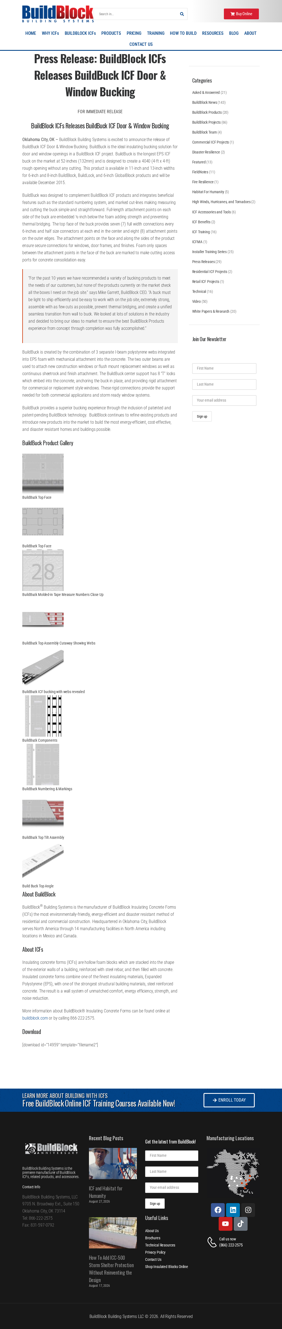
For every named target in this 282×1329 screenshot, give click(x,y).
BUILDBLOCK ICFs (80, 33)
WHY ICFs (50, 33)
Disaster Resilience (206, 152)
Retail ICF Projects (205, 281)
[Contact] (213, 1242)
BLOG (233, 33)
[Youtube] (225, 1224)
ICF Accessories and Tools (211, 212)
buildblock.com (35, 1018)
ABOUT (250, 33)
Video (196, 301)
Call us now (227, 1239)
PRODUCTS (111, 33)
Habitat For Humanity (208, 192)
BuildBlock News (204, 102)
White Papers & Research (211, 311)
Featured (199, 162)
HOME (30, 33)
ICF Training (201, 232)
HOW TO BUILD (183, 33)
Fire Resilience (203, 182)
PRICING (134, 33)
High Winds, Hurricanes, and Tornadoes (221, 202)
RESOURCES (212, 33)
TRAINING (155, 33)
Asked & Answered (206, 92)
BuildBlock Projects (206, 122)
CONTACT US (141, 44)
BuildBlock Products (207, 112)
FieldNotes (200, 172)
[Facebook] (218, 1210)
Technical (199, 291)
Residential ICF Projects (209, 271)
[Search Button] (181, 14)
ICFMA (197, 242)
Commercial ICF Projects (210, 142)
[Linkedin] (233, 1210)
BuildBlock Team (204, 132)
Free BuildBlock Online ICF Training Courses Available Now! (98, 1103)
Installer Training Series (209, 252)
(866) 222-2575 (231, 1245)
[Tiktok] (241, 1224)
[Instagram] (248, 1210)
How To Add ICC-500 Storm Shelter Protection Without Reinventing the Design (111, 1268)
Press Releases (203, 261)
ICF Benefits (201, 222)
